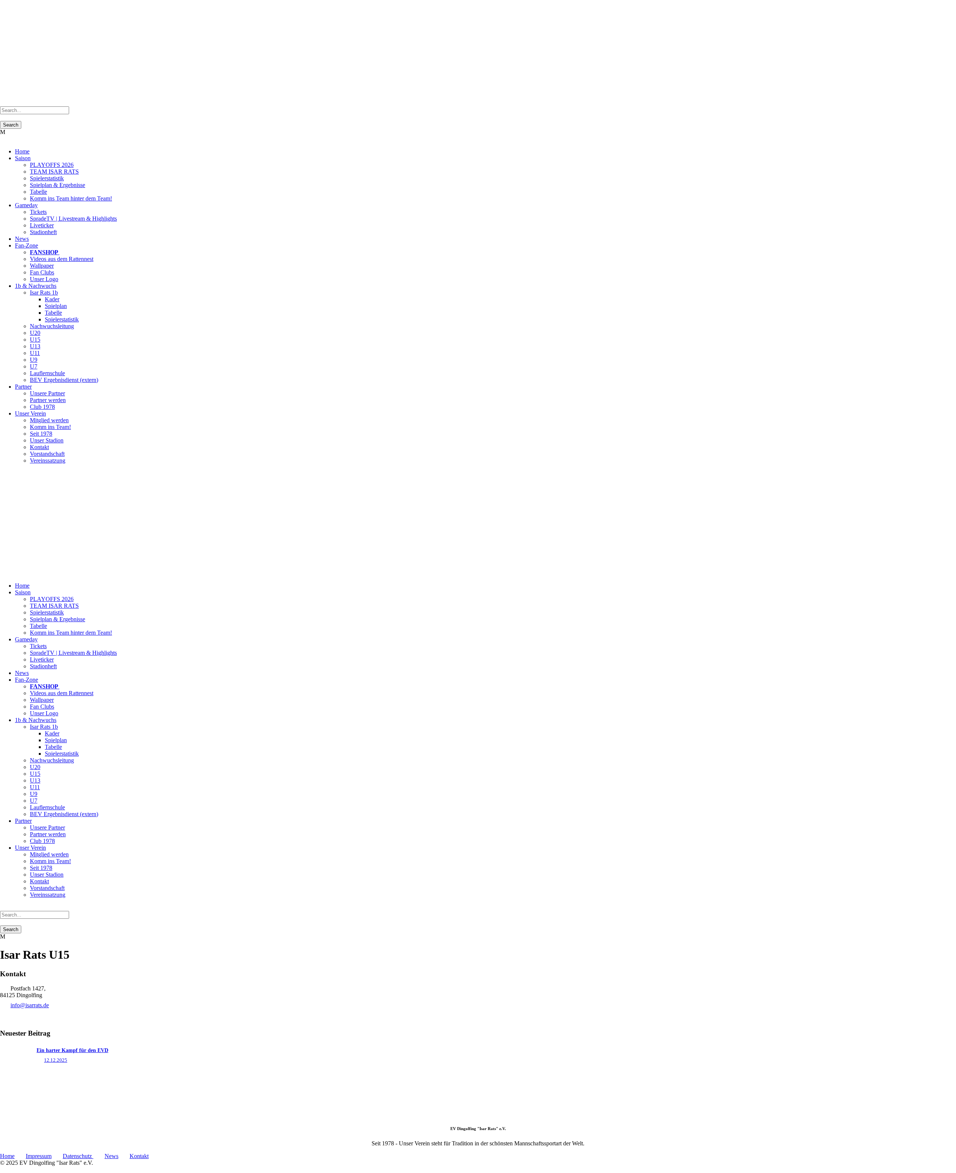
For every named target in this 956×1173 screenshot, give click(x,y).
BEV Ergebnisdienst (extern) (64, 380)
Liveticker (42, 225)
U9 (33, 360)
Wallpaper (42, 265)
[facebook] (11, 473)
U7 (33, 366)
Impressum (39, 1156)
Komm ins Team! (50, 427)
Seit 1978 (41, 433)
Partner (23, 386)
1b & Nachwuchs (35, 286)
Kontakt (39, 447)
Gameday (26, 205)
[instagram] (20, 473)
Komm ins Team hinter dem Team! (71, 198)
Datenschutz (78, 1156)
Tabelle (38, 192)
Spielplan (56, 306)
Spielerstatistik (47, 178)
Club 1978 (42, 407)
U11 (35, 353)
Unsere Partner (47, 393)
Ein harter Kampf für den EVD (72, 1050)
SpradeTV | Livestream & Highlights (73, 218)
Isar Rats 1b (44, 292)
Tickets (38, 212)
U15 (35, 339)
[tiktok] (2, 473)
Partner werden (48, 400)
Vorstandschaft (47, 454)
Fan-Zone (26, 245)
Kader (52, 299)
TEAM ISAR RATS (54, 171)
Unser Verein (30, 413)
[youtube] (15, 473)
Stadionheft (43, 232)
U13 (35, 346)
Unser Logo (44, 279)
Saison (23, 158)
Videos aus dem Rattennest (61, 259)
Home (22, 151)
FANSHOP (44, 252)
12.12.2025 (55, 1060)
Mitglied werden (49, 420)
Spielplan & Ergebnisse (57, 185)
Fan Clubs (42, 272)
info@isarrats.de (29, 1005)
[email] (6, 473)
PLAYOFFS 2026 (52, 165)
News (22, 239)
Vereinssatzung (47, 460)
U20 (35, 333)
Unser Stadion (46, 440)
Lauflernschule (47, 373)
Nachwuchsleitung (52, 326)
